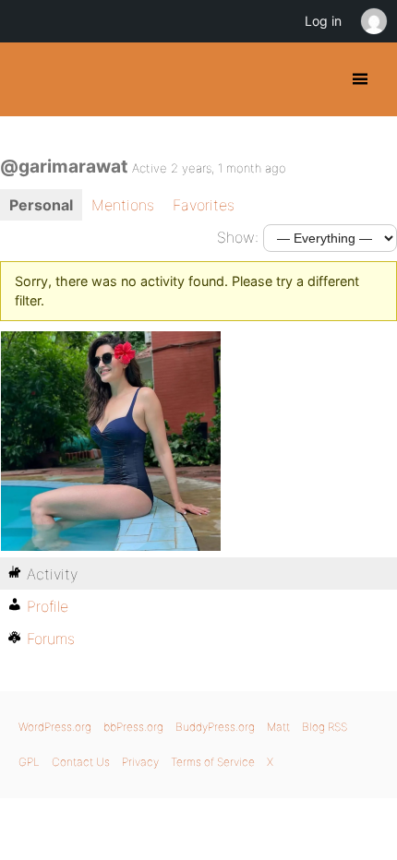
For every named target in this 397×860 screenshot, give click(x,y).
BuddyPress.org (30, 79)
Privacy (140, 762)
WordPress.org (54, 727)
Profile (47, 606)
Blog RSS (324, 727)
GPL (29, 762)
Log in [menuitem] (323, 21)
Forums (51, 638)
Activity (52, 574)
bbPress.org (133, 727)
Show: (238, 237)
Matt (278, 727)
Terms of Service (213, 762)
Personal (41, 205)
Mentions (122, 205)
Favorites (204, 205)
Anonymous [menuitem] (373, 21)
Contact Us (81, 762)
